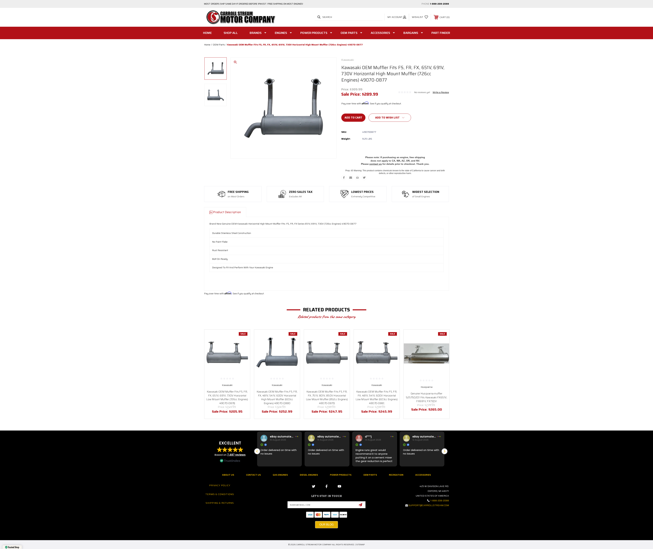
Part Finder (440, 32)
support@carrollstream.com (428, 505)
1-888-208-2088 (439, 4)
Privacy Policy (219, 485)
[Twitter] (364, 177)
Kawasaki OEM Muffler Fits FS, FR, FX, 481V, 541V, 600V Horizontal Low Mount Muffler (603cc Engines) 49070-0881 (377, 397)
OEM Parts (349, 32)
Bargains (410, 32)
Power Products (313, 32)
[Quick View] (243, 336)
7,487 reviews (236, 455)
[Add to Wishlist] (243, 345)
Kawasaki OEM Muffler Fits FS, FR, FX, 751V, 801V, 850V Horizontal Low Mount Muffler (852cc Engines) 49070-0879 (327, 397)
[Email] (350, 177)
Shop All (231, 32)
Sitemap (360, 544)
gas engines (280, 475)
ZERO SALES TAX (301, 192)
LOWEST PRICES (362, 192)
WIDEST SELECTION (425, 192)
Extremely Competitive (363, 196)
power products (340, 475)
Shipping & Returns (220, 503)
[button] (444, 451)
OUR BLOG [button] (326, 524)
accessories (423, 475)
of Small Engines (421, 196)
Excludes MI (295, 196)
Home (207, 32)
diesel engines (309, 475)
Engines (281, 32)
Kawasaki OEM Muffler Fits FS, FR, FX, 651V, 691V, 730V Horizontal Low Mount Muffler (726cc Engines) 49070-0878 (227, 397)
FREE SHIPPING (238, 192)
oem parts (370, 475)
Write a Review (441, 92)
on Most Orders (236, 196)
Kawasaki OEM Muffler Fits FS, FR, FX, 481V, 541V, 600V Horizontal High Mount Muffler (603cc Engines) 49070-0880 (277, 397)
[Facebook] (343, 177)
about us (228, 475)
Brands (256, 32)
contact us (375, 164)
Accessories (380, 32)
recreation (396, 475)
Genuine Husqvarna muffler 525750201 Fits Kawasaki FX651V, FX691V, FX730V (426, 397)
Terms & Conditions (219, 494)
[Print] (357, 177)
